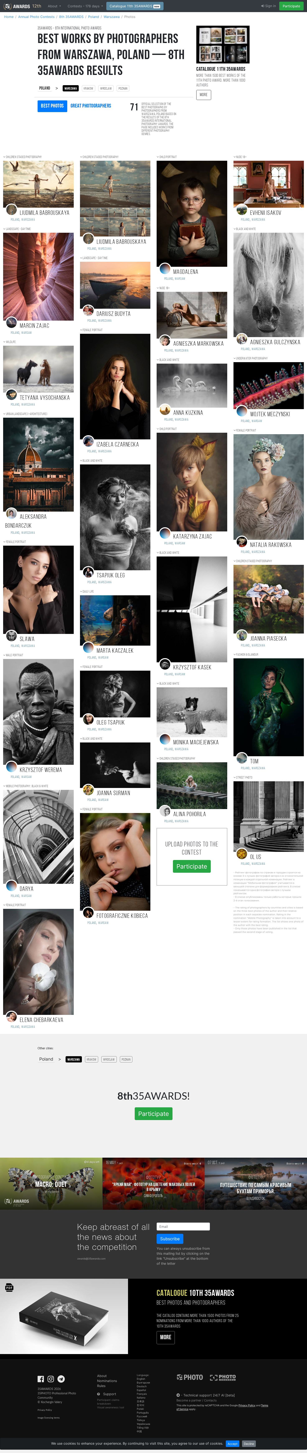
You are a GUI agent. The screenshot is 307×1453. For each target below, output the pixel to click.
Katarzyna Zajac (192, 537)
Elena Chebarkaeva (41, 1020)
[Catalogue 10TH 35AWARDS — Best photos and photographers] (64, 1316)
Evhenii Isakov (266, 213)
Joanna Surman (113, 793)
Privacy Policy (45, 1410)
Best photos (52, 106)
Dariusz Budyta (114, 314)
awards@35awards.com (91, 1258)
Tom (254, 762)
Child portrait (168, 157)
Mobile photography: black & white (27, 786)
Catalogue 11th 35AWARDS (134, 6)
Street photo (244, 777)
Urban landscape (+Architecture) (26, 414)
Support (109, 1394)
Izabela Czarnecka (118, 445)
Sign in (270, 6)
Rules (101, 1386)
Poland (44, 88)
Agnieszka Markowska (198, 344)
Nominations (107, 1381)
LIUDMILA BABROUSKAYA (45, 213)
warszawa (181, 821)
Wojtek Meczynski (270, 415)
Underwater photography (252, 358)
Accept (232, 1443)
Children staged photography (24, 157)
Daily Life (88, 591)
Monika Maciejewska (196, 743)
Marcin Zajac (34, 326)
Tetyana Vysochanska (45, 398)
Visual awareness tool (110, 1407)
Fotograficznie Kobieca (122, 916)
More (204, 95)
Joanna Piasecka (268, 639)
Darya (27, 889)
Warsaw (26, 333)
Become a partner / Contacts (196, 1400)
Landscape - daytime (18, 229)
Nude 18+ (165, 288)
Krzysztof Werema (41, 770)
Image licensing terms (49, 1418)
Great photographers (91, 106)
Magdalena (185, 272)
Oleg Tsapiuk (111, 723)
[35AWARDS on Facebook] (41, 1380)
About (102, 1376)
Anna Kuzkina (188, 413)
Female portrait (16, 542)
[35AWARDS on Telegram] (61, 1380)
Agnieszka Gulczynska (275, 343)
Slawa (27, 639)
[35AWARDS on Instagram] (51, 1380)
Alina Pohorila (189, 815)
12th (36, 6)
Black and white (93, 461)
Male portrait (14, 655)
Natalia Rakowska (271, 545)
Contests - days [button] (84, 6)
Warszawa (28, 219)
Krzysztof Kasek (192, 668)
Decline (249, 1443)
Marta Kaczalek (115, 651)
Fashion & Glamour (247, 654)
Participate (291, 6)
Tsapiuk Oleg (111, 576)
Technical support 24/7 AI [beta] (209, 1395)
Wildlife (11, 342)
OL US (255, 857)
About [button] (53, 6)
